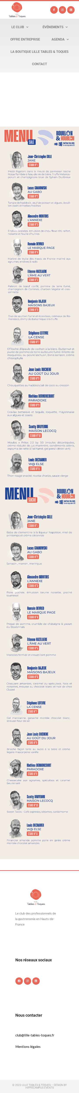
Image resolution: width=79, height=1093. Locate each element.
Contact (39, 64)
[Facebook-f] (54, 10)
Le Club (17, 27)
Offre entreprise (25, 39)
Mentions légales (28, 1047)
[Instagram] (62, 10)
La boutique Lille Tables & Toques (39, 52)
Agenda (58, 39)
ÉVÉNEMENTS (53, 27)
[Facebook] (19, 981)
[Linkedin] (71, 10)
